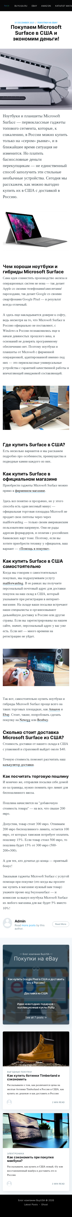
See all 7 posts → (36, 1017)
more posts (29, 925)
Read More (60, 924)
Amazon (46, 6)
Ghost (44, 1204)
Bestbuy (42, 719)
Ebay (6, 714)
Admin (20, 921)
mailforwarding (13, 583)
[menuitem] (21, 5)
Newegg (25, 719)
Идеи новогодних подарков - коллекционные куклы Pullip (36, 1005)
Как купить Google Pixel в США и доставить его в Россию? (36, 980)
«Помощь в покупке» (34, 548)
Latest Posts (31, 1204)
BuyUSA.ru (21, 6)
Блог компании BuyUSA (31, 1200)
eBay (34, 6)
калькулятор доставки (18, 764)
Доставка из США (36, 993)
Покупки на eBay (47, 22)
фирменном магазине (30, 490)
